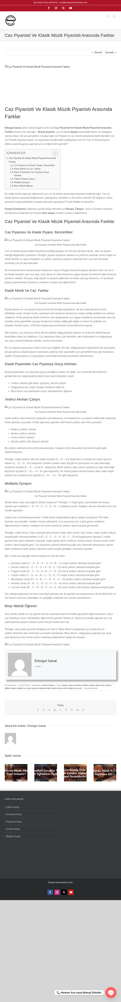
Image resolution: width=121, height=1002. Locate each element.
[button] (7, 772)
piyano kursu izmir (59, 688)
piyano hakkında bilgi (41, 688)
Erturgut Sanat (13, 127)
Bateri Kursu (13, 836)
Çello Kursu (13, 829)
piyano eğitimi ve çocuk (21, 688)
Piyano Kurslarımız (15, 209)
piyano (74, 132)
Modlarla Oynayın (22, 182)
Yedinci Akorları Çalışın (24, 179)
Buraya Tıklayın (75, 209)
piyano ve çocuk (75, 688)
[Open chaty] (110, 992)
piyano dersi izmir (97, 685)
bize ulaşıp (48, 213)
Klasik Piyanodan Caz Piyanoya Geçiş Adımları (31, 174)
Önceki (98, 52)
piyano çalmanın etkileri (78, 685)
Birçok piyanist (46, 132)
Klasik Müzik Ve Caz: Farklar (27, 169)
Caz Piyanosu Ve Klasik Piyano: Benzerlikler (34, 165)
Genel (45, 685)
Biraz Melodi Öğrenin (23, 186)
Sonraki (109, 52)
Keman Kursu (14, 814)
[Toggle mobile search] (108, 16)
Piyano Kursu (14, 821)
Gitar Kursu (13, 807)
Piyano (52, 685)
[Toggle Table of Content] (53, 153)
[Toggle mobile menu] (114, 16)
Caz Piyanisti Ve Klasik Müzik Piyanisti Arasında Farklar (32, 160)
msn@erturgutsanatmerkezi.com (73, 2)
